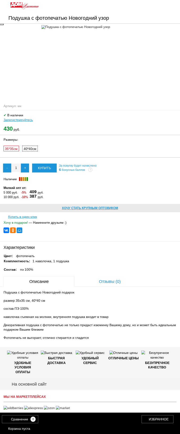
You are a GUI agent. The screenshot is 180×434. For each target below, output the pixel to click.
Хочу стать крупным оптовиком (90, 208)
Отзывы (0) (110, 281)
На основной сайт (29, 384)
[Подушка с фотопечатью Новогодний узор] (90, 27)
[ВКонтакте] (6, 230)
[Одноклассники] (13, 230)
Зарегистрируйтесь (18, 120)
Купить (44, 168)
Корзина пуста (19, 428)
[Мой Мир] (19, 230)
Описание (39, 281)
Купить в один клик (22, 217)
